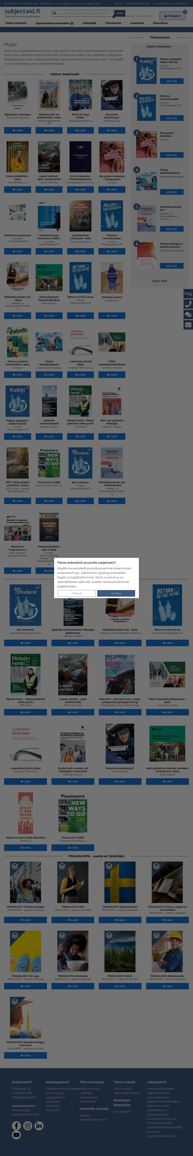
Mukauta (77, 593)
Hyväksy (116, 593)
